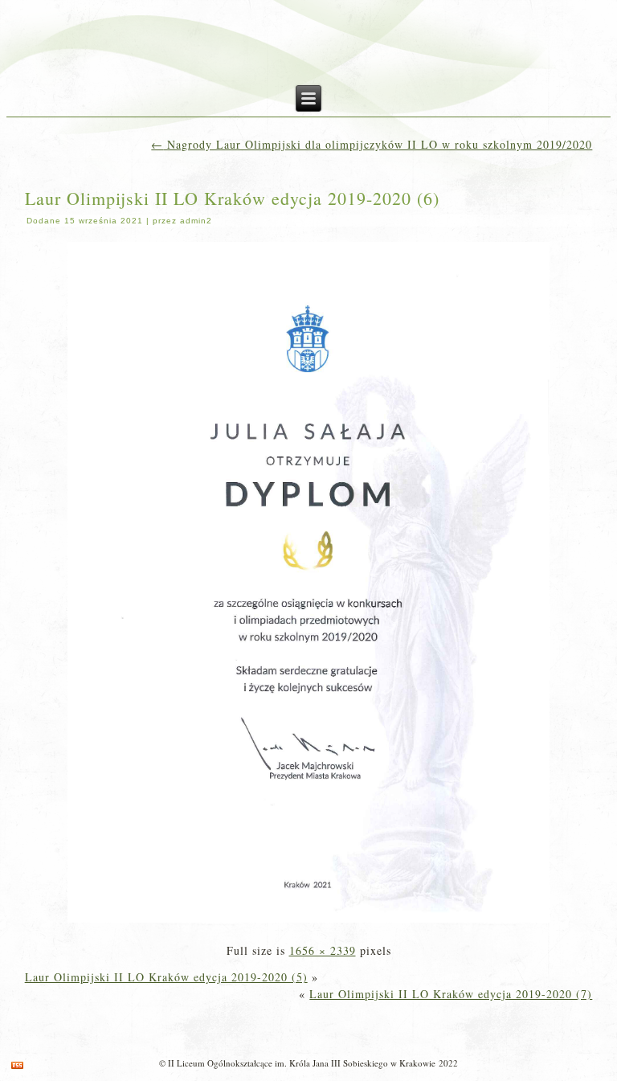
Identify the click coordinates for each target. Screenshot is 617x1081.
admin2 (196, 220)
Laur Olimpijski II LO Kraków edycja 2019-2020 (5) (166, 977)
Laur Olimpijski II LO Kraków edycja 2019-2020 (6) (232, 198)
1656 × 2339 (322, 950)
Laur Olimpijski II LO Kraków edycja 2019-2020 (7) (450, 993)
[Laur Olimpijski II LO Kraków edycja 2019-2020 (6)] (308, 924)
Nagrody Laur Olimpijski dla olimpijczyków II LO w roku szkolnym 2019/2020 (371, 144)
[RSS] (17, 1065)
